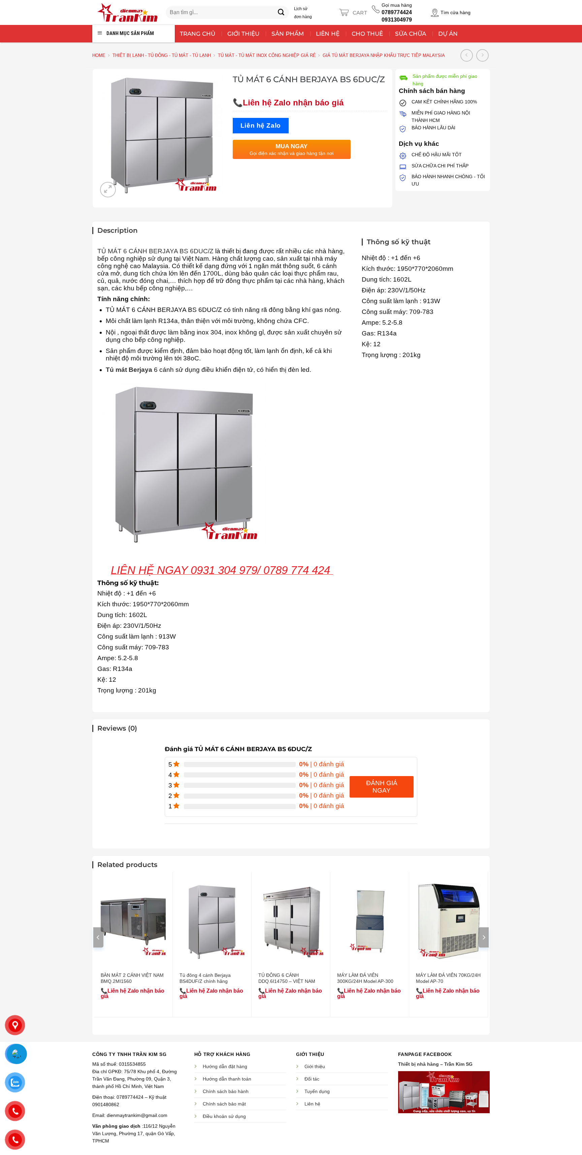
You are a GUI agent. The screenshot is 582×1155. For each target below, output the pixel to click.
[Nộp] (281, 12)
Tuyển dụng (317, 1091)
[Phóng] (108, 190)
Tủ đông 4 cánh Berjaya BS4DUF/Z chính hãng (205, 978)
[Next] (484, 937)
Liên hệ (312, 1103)
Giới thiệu (314, 1066)
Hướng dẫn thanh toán (227, 1079)
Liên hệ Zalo (260, 125)
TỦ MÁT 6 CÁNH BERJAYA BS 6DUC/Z (155, 251)
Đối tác (311, 1079)
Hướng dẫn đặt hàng (225, 1066)
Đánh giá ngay (381, 786)
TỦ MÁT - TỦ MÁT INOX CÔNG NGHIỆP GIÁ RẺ (267, 55)
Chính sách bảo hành (226, 1091)
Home (98, 55)
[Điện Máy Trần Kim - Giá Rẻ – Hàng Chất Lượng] (127, 12)
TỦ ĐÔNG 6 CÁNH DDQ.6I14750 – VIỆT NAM (286, 978)
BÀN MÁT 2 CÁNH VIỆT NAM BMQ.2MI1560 (132, 978)
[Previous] (98, 937)
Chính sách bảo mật (224, 1103)
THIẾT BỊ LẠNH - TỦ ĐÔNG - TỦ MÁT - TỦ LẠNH (161, 55)
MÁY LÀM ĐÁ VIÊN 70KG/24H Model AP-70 (448, 978)
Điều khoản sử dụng (224, 1116)
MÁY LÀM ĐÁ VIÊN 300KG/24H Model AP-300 (365, 978)
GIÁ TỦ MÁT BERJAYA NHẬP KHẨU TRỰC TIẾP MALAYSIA (384, 55)
